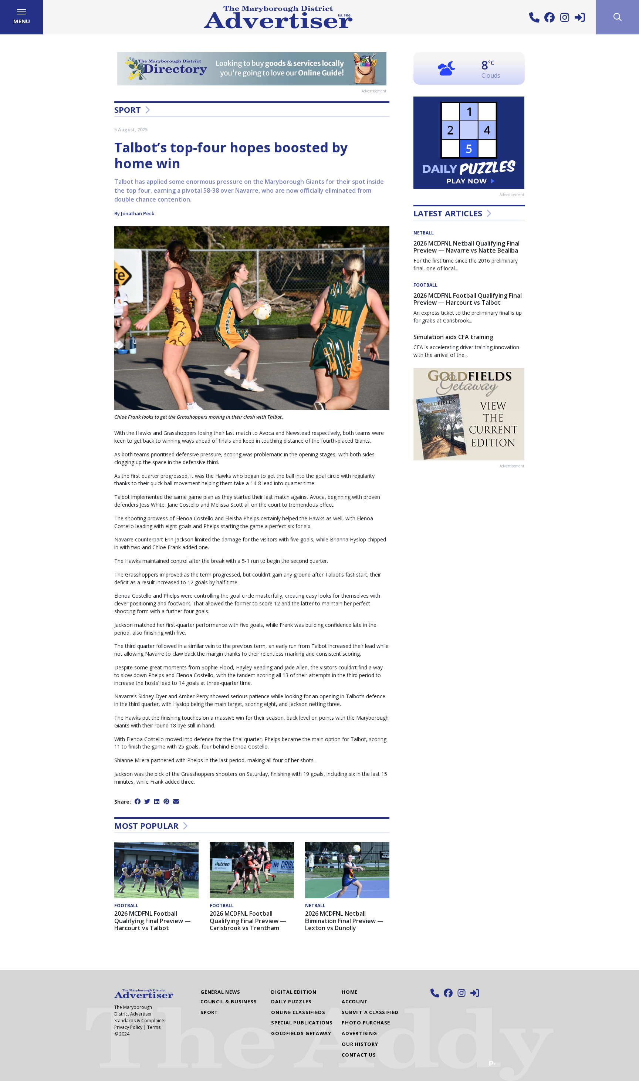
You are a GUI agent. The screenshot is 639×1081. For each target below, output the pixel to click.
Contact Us (359, 1054)
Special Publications (302, 1022)
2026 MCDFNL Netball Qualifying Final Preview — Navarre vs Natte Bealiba (466, 246)
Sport (127, 109)
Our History (360, 1044)
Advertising (359, 1033)
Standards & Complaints (139, 1020)
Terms (153, 1027)
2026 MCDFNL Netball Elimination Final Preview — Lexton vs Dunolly (344, 920)
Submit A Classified (370, 1012)
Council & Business (228, 1001)
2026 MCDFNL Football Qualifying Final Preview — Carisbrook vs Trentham (248, 920)
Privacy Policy (128, 1027)
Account (355, 1001)
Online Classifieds (298, 1012)
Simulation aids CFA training (453, 337)
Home (350, 992)
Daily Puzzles (291, 1001)
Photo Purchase (366, 1022)
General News (220, 992)
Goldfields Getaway (301, 1033)
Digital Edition (294, 992)
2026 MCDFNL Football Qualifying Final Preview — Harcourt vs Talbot (152, 920)
